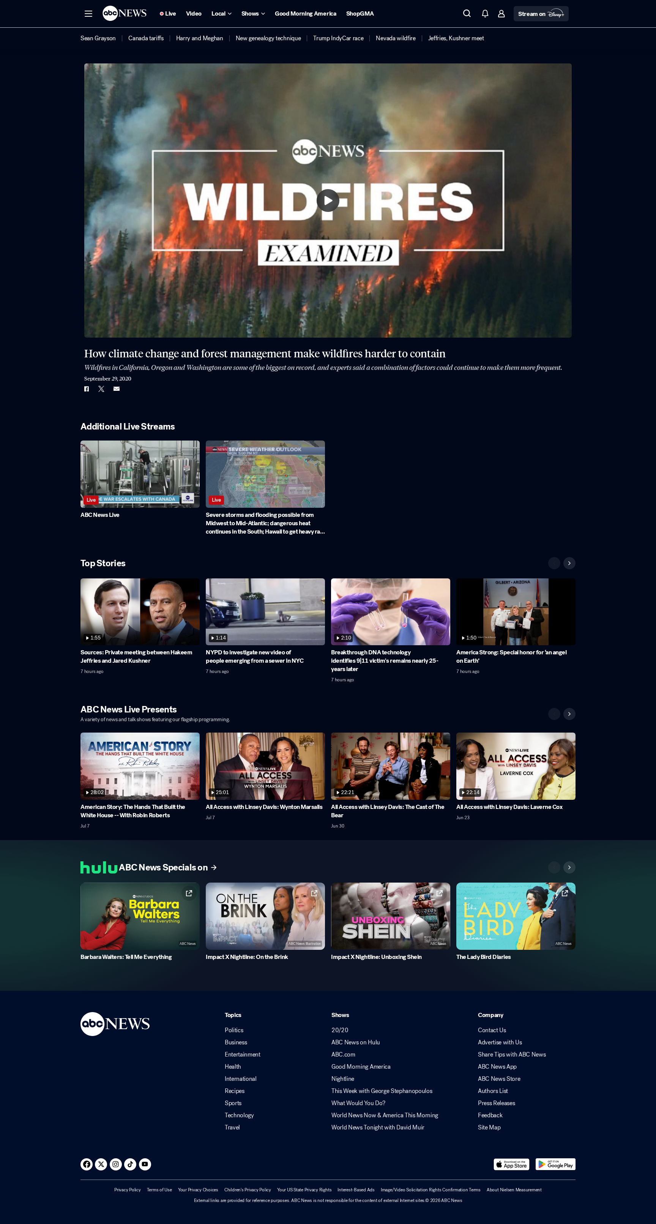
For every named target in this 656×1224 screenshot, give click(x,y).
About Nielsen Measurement (514, 1190)
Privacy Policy (127, 1190)
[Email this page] (116, 388)
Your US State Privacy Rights (304, 1190)
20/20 (339, 1030)
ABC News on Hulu (355, 1042)
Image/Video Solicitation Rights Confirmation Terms (431, 1190)
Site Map (489, 1128)
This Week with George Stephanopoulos (381, 1091)
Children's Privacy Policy (247, 1190)
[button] (88, 13)
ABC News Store (499, 1079)
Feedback (490, 1115)
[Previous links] (554, 867)
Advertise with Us (500, 1042)
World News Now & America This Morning (384, 1115)
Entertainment (242, 1055)
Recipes (234, 1091)
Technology (239, 1115)
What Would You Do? (358, 1103)
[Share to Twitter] (101, 388)
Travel (232, 1128)
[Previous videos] (554, 563)
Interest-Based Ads (356, 1190)
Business (236, 1042)
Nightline (342, 1079)
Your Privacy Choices (198, 1190)
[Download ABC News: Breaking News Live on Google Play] (556, 1164)
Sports (233, 1103)
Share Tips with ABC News (512, 1055)
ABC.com (343, 1055)
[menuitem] (98, 38)
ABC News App (497, 1067)
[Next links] (569, 867)
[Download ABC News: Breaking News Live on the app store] (512, 1164)
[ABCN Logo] (124, 13)
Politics (234, 1030)
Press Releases (496, 1103)
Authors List (493, 1091)
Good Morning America (361, 1067)
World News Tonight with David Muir (377, 1128)
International (241, 1079)
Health (233, 1067)
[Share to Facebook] (86, 388)
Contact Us (492, 1030)
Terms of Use (159, 1190)
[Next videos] (569, 563)
